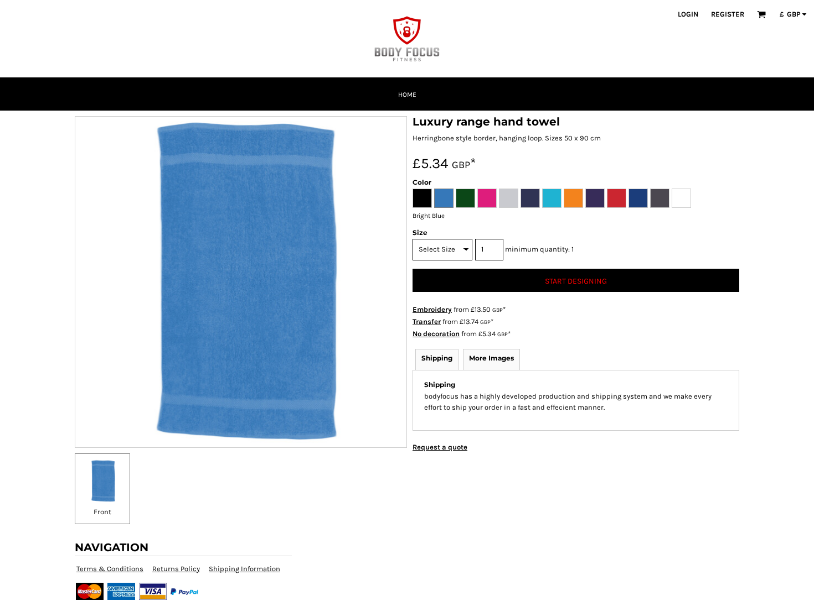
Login (688, 14)
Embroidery (432, 309)
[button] (761, 14)
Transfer (427, 321)
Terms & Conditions (109, 569)
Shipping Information (244, 569)
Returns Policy (176, 569)
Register (727, 14)
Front (102, 512)
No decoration (436, 334)
